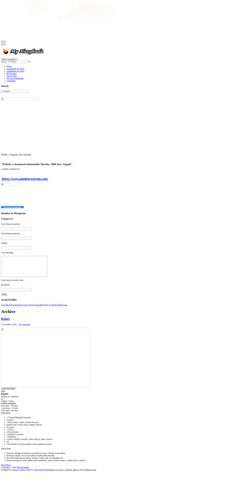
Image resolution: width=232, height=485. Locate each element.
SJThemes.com (89, 470)
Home (9, 66)
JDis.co (76, 470)
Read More (6, 465)
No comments (24, 324)
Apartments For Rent (15, 71)
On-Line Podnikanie (15, 78)
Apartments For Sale (15, 69)
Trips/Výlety (11, 76)
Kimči (5, 318)
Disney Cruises (18, 470)
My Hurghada (23, 467)
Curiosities (10, 81)
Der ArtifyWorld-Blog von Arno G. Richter (53, 470)
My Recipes (11, 73)
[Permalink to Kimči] (45, 386)
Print (3, 391)
